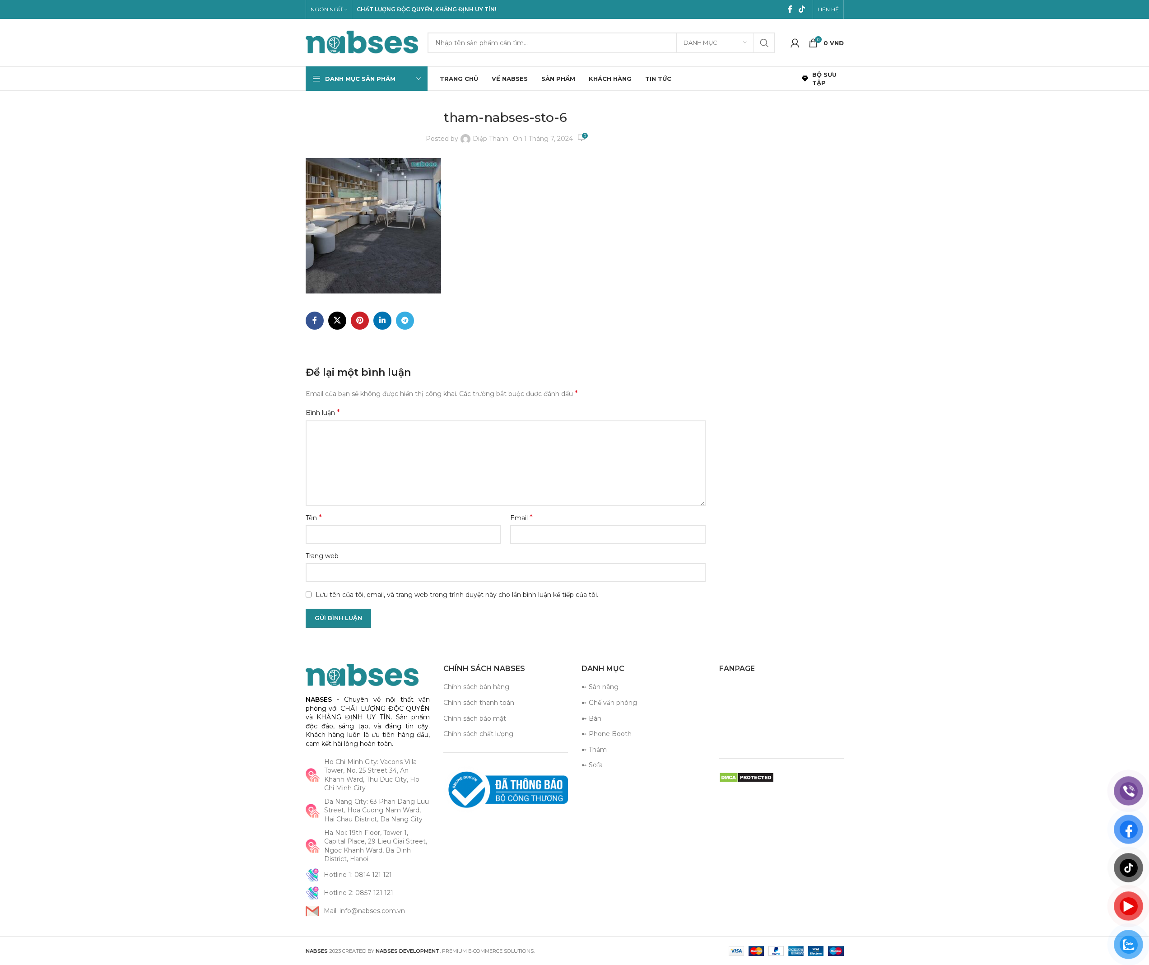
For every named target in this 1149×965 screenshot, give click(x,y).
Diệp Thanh (490, 139)
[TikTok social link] (801, 9)
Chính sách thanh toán (478, 703)
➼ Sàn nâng (600, 687)
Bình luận (323, 412)
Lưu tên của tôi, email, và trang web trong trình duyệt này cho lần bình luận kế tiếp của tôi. (457, 595)
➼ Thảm (594, 750)
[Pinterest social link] (360, 321)
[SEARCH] (764, 43)
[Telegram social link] (405, 321)
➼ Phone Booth (606, 734)
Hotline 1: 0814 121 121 (358, 875)
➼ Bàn (591, 718)
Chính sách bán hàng (476, 687)
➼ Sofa (592, 765)
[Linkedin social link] (382, 321)
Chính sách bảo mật (474, 718)
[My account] (795, 43)
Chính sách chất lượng (478, 734)
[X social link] (337, 321)
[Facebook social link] (790, 9)
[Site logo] (362, 42)
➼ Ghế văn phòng (609, 703)
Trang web (322, 556)
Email (521, 517)
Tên (314, 517)
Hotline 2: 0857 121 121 (358, 893)
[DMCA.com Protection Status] (746, 777)
